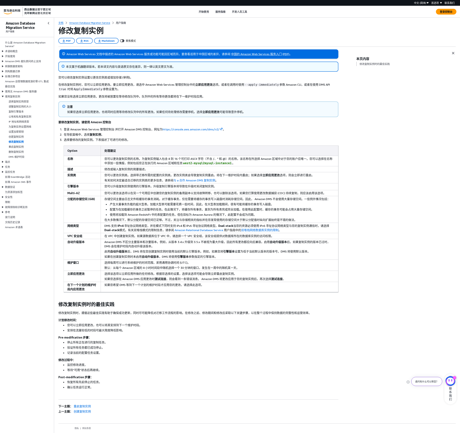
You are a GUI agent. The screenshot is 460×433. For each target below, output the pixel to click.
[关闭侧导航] (48, 23)
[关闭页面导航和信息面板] (453, 53)
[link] (121, 23)
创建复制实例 (82, 411)
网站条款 (86, 428)
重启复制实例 (82, 406)
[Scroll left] (196, 12)
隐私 (77, 428)
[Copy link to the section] (55, 304)
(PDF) (285, 54)
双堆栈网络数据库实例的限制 (260, 230)
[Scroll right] (250, 12)
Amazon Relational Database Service (199, 230)
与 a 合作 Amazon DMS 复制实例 (194, 180)
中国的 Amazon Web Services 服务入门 (256, 54)
